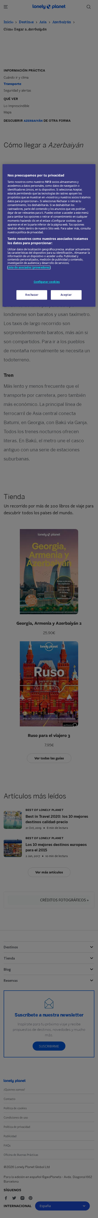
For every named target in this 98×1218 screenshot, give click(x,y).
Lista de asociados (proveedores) (29, 267)
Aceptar (66, 295)
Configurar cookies (47, 282)
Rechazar (32, 295)
